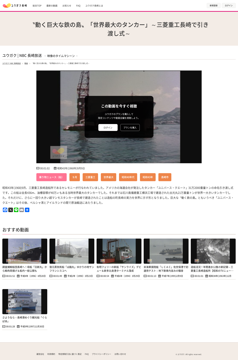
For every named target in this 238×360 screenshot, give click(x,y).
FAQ (78, 5)
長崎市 (165, 177)
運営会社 (40, 354)
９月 (74, 177)
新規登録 (213, 5)
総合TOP (37, 5)
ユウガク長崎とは (94, 5)
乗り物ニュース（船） (51, 177)
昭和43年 (148, 177)
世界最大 (108, 177)
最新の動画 (51, 5)
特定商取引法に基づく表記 (70, 354)
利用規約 (51, 354)
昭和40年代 (128, 177)
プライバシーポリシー (101, 354)
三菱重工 (90, 177)
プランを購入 (130, 127)
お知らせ (66, 5)
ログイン (229, 5)
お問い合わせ (120, 354)
